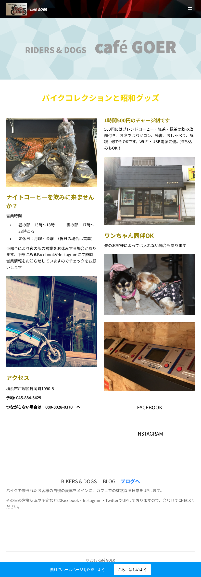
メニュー (190, 9)
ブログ (127, 481)
